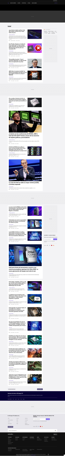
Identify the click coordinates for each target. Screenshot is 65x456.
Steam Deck (10, 423)
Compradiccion (46, 441)
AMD (17, 423)
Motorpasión (38, 438)
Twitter (56, 3)
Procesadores (11, 104)
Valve (21, 399)
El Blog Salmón (53, 438)
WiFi (46, 33)
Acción (16, 399)
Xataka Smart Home (10, 442)
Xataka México (10, 449)
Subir (54, 434)
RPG (13, 399)
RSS (53, 245)
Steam (18, 399)
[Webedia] (55, 0)
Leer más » (10, 39)
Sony (49, 32)
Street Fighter (53, 33)
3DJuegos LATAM (17, 449)
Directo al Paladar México (32, 449)
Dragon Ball (45, 31)
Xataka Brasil (9, 450)
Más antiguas (40, 389)
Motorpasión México (39, 449)
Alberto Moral (13, 40)
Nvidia (23, 399)
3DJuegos (16, 438)
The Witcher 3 (46, 32)
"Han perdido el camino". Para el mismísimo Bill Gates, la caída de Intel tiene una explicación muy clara (17, 60)
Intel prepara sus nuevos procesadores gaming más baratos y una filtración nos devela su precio (17, 221)
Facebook (55, 3)
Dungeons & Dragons (50, 31)
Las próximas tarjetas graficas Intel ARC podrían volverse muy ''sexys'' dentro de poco (17, 31)
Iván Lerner (12, 67)
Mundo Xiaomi (10, 443)
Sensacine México (25, 449)
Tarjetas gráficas (12, 34)
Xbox (55, 31)
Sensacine (24, 438)
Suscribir (55, 239)
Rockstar (49, 33)
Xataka (9, 438)
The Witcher (53, 32)
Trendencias (45, 438)
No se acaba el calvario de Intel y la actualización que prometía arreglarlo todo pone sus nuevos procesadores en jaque (18, 100)
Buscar (55, 431)
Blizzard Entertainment (27, 424)
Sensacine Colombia (25, 450)
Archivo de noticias (12, 389)
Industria (10, 327)
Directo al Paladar (32, 438)
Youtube (51, 245)
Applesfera (9, 441)
